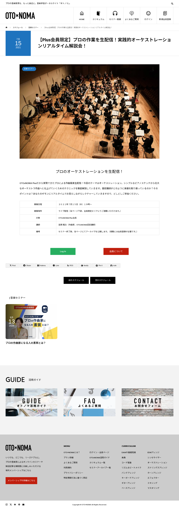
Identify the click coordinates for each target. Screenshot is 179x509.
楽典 (124, 457)
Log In (63, 251)
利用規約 (67, 467)
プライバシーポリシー (73, 473)
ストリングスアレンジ (157, 467)
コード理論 (126, 462)
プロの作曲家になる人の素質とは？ (26, 343)
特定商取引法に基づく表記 (75, 478)
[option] (89, 111)
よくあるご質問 (132, 19)
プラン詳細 (68, 457)
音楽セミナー (29, 69)
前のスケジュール (76, 280)
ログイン (148, 19)
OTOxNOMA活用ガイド (100, 457)
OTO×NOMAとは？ (72, 452)
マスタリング (153, 488)
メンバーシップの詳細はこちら (21, 480)
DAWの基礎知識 (129, 452)
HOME (81, 19)
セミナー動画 (115, 19)
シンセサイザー (154, 457)
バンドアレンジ (129, 473)
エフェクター (153, 478)
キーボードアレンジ (130, 478)
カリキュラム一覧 (97, 462)
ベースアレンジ (128, 488)
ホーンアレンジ (154, 473)
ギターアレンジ (128, 483)
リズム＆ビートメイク (131, 467)
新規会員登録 (165, 19)
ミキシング (152, 483)
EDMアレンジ (153, 452)
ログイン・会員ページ (99, 452)
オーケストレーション (157, 462)
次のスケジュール (103, 280)
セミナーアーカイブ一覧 (100, 467)
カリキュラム (98, 19)
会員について (116, 251)
